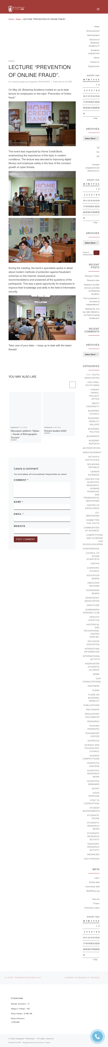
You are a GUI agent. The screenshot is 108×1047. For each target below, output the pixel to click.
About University (92, 405)
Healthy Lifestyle (93, 618)
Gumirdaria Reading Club (91, 611)
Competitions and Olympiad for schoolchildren (93, 539)
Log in (96, 877)
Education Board (93, 577)
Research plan (93, 280)
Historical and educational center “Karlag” (91, 630)
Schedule (93, 740)
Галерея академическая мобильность (92, 167)
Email (19, 514)
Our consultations (92, 680)
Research (93, 721)
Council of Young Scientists (92, 555)
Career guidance (93, 473)
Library (96, 57)
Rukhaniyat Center (92, 735)
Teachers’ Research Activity (93, 846)
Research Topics (92, 275)
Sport (95, 788)
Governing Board (92, 592)
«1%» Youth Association (92, 376)
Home (11, 19)
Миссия (95, 899)
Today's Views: (18, 1009)
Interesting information (91, 650)
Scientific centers (93, 764)
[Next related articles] (72, 385)
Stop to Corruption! (91, 802)
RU (98, 152)
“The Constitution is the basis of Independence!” (91, 301)
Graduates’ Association (92, 599)
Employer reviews (93, 584)
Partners (93, 685)
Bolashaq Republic (93, 466)
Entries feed (94, 882)
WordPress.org (92, 890)
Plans (95, 690)
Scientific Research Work (93, 773)
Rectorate (92, 709)
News (18, 19)
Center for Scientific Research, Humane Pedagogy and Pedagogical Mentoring (91, 490)
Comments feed (92, 886)
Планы (96, 903)
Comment (21, 480)
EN (98, 156)
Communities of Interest (91, 529)
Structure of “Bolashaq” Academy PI (94, 42)
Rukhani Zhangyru (93, 727)
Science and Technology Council (91, 747)
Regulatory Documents (92, 715)
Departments (93, 66)
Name (18, 502)
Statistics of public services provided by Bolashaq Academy (91, 289)
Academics (93, 436)
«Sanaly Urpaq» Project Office (94, 394)
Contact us (94, 61)
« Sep (94, 118)
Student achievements (91, 809)
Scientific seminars (93, 782)
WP (19, 1042)
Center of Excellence (92, 507)
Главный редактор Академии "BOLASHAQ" (30, 82)
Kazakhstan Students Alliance (92, 666)
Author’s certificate (92, 458)
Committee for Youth (92, 521)
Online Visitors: (19, 1004)
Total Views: (17, 1014)
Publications (91, 705)
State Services (94, 794)
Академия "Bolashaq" (25, 1038)
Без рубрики (91, 858)
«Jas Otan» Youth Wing (92, 384)
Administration (93, 35)
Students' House (93, 817)
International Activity (91, 658)
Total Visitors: (18, 1018)
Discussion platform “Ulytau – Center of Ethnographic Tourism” (25, 434)
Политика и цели (91, 907)
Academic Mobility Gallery (93, 421)
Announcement (92, 30)
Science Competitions (91, 757)
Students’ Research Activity (93, 836)
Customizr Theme (43, 1042)
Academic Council (93, 412)
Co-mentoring (92, 514)
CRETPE (95, 563)
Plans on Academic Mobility (93, 697)
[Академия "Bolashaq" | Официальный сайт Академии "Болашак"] (16, 8)
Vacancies (93, 854)
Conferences (91, 548)
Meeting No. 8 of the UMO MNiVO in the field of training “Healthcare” (91, 313)
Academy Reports (94, 442)
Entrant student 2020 (55, 430)
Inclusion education (93, 643)
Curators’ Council (93, 569)
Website (19, 526)
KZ (98, 147)
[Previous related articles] (66, 385)
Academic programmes (93, 52)
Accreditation (91, 448)
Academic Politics (93, 430)
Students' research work (93, 825)
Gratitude (93, 605)
